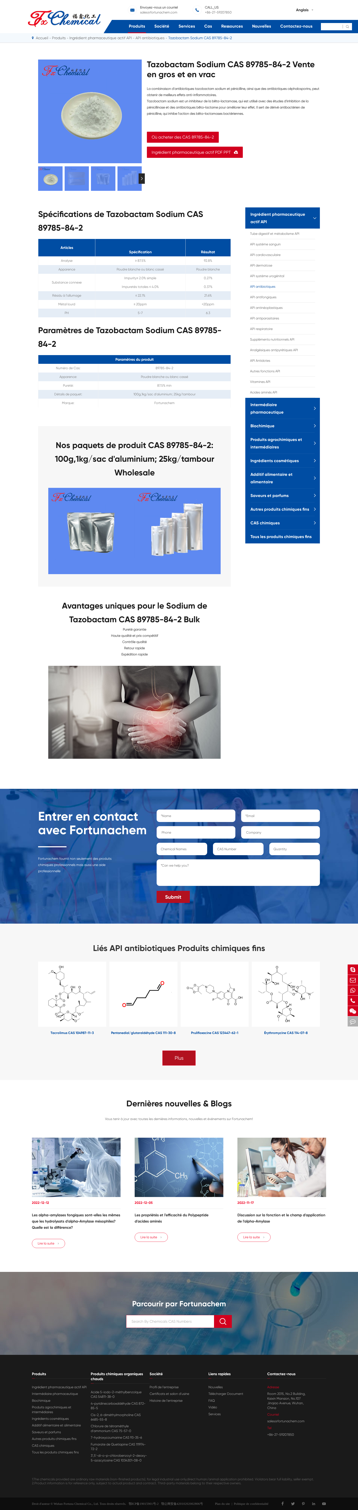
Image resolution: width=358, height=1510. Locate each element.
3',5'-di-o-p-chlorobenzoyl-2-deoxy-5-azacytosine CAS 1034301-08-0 (119, 1458)
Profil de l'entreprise (164, 1387)
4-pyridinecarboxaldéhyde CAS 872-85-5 (118, 1406)
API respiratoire (261, 329)
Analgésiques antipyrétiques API (274, 350)
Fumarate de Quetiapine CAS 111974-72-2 (118, 1446)
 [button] (38, 178)
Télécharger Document (225, 1394)
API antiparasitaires (264, 318)
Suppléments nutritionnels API (272, 339)
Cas (208, 26)
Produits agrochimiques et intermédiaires (276, 443)
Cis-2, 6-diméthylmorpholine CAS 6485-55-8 (116, 1417)
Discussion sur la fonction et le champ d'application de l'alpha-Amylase (281, 1218)
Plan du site (222, 1503)
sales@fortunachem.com (158, 12)
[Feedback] (353, 1021)
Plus (179, 1058)
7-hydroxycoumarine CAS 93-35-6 (116, 1437)
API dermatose (261, 265)
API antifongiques (263, 297)
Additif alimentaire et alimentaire (271, 478)
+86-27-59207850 (218, 12)
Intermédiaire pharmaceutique (267, 408)
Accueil (42, 38)
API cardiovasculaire (265, 255)
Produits (137, 26)
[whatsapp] (353, 990)
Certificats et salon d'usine (169, 1394)
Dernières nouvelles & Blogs (179, 1104)
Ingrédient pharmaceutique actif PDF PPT (195, 152)
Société (161, 26)
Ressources (232, 26)
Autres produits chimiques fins (279, 509)
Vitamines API (260, 382)
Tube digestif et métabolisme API (274, 234)
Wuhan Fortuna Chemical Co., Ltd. (76, 1503)
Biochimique (262, 425)
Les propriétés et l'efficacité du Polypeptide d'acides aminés (171, 1218)
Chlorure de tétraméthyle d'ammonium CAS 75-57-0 (111, 1428)
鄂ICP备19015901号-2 (142, 1503)
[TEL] (353, 1001)
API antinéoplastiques (266, 308)
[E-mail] (353, 980)
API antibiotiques (149, 38)
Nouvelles (261, 26)
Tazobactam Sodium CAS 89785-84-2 (200, 38)
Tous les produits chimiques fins (281, 536)
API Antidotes (260, 361)
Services (187, 26)
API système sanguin (265, 244)
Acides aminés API (263, 392)
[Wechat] (353, 1011)
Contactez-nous (296, 26)
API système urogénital (267, 276)
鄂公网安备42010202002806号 (181, 1503)
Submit (173, 897)
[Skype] (353, 969)
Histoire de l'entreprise (166, 1401)
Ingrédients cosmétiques (274, 460)
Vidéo (212, 1407)
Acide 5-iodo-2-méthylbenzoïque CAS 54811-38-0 (116, 1394)
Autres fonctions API (265, 371)
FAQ (211, 1401)
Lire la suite (48, 1243)
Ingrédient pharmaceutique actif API (100, 38)
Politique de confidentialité (251, 1503)
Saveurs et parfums (269, 495)
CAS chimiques (265, 522)
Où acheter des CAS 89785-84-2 (183, 137)
